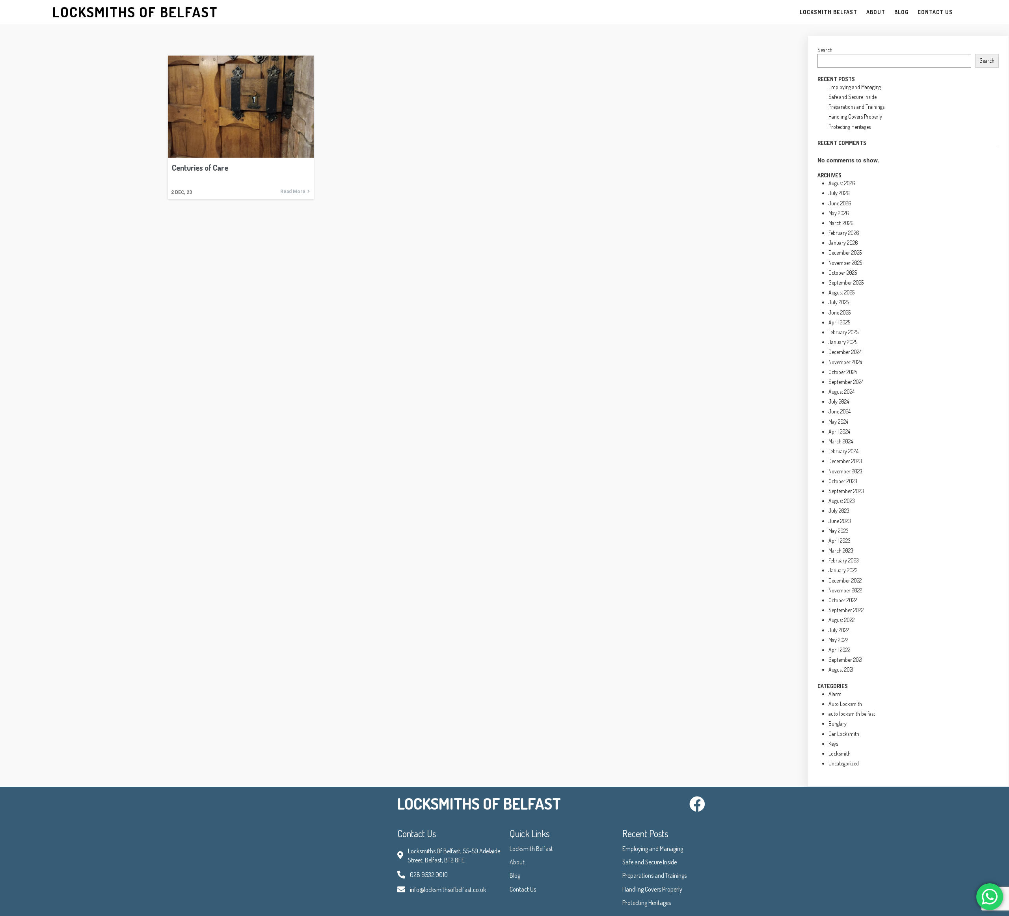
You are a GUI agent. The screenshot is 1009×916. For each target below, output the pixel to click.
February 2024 (843, 451)
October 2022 (842, 600)
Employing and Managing (854, 87)
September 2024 (846, 381)
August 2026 (841, 183)
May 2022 (838, 640)
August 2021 (840, 669)
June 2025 (839, 312)
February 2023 (843, 560)
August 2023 (841, 500)
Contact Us (523, 889)
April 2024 (839, 431)
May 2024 (838, 421)
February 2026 (843, 232)
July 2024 (838, 401)
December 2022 (845, 580)
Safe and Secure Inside (852, 96)
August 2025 (841, 292)
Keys (833, 743)
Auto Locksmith (845, 703)
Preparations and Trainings (856, 106)
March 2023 (840, 550)
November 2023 (845, 471)
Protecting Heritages (849, 126)
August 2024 (841, 391)
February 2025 (843, 332)
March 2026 (841, 223)
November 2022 (845, 590)
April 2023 (839, 540)
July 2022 (838, 630)
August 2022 (841, 619)
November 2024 (845, 362)
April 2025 (839, 322)
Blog (515, 875)
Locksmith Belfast (531, 849)
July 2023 (838, 510)
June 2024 (839, 411)
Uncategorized (843, 763)
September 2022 (846, 610)
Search (824, 50)
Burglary (837, 723)
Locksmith (839, 753)
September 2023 (846, 491)
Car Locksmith (843, 733)
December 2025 (845, 252)
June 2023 (839, 521)
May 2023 (838, 530)
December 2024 (845, 351)
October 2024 (842, 372)
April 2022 (839, 649)
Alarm (834, 694)
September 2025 (846, 282)
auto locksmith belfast (851, 713)
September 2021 (845, 659)
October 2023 (842, 481)
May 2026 (838, 213)
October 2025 (842, 272)
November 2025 (845, 262)
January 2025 (842, 342)
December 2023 (845, 461)
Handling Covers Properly (855, 116)
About (517, 862)
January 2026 (843, 242)
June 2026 (839, 203)
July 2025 (838, 302)
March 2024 (840, 441)
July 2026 (839, 193)
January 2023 (843, 570)
